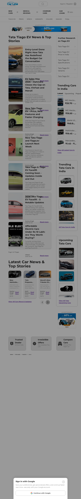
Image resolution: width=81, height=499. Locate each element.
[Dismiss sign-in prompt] (40, 249)
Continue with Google (42, 493)
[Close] (63, 482)
